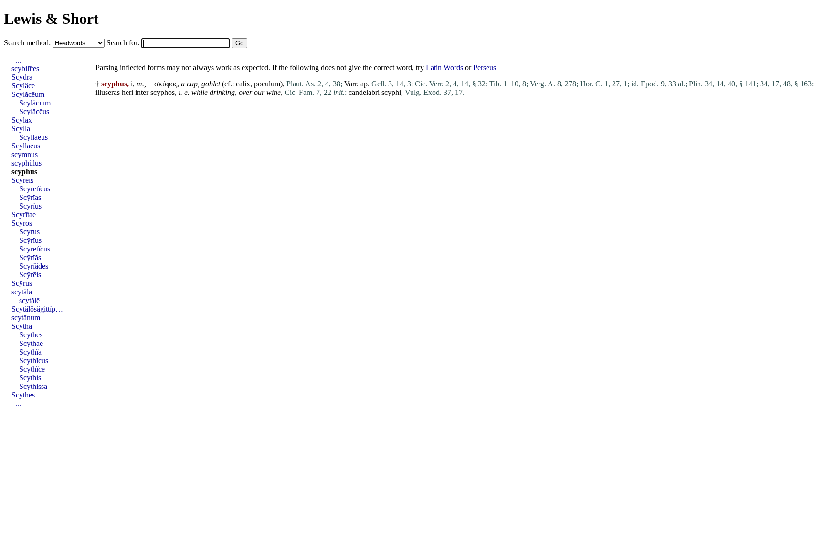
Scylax (21, 120)
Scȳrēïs (22, 180)
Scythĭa (30, 352)
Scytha (21, 326)
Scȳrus (29, 232)
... (18, 60)
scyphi (391, 92)
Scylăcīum (35, 103)
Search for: (123, 43)
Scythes (30, 335)
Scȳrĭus (30, 206)
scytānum (25, 318)
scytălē (29, 300)
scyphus (24, 171)
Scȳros (21, 223)
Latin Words (444, 67)
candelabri (364, 92)
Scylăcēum (27, 94)
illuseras (107, 92)
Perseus (484, 67)
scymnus (24, 154)
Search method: (28, 43)
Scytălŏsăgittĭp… (37, 309)
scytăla (21, 292)
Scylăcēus (34, 111)
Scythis (30, 378)
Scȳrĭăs (30, 257)
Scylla (20, 129)
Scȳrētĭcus (34, 189)
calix (243, 84)
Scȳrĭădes (33, 266)
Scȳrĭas (30, 197)
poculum (267, 84)
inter (141, 92)
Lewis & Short (51, 18)
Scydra (21, 77)
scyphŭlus (26, 163)
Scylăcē (23, 86)
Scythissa (33, 386)
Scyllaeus (33, 137)
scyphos (162, 92)
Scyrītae (23, 214)
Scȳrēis (30, 275)
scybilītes (25, 68)
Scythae (31, 343)
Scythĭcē (32, 369)
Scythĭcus (33, 360)
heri (127, 92)
